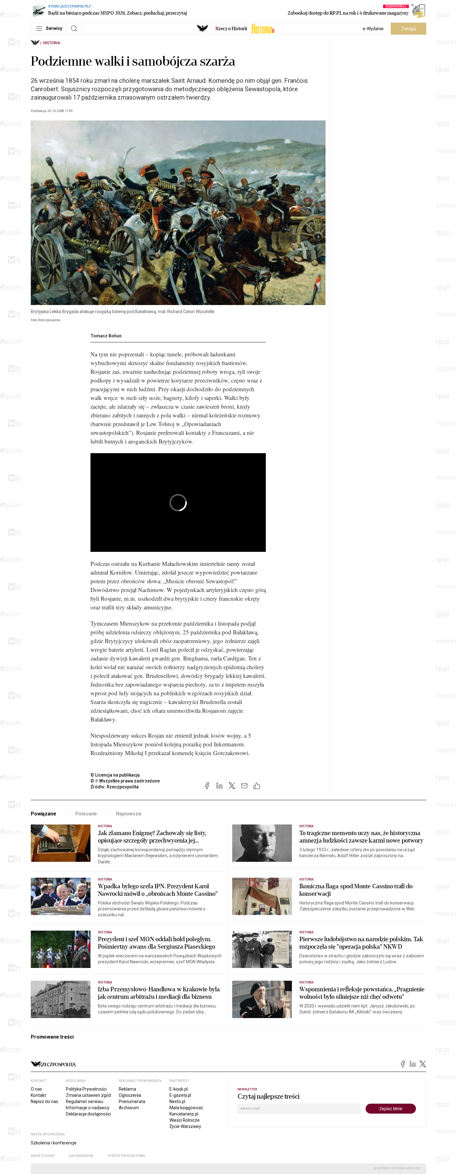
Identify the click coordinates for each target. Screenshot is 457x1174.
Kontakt (38, 1095)
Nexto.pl (177, 1101)
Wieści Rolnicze (184, 1120)
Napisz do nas (44, 1101)
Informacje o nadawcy (87, 1107)
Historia (51, 43)
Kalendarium (81, 1156)
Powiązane (43, 814)
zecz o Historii (231, 29)
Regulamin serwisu (84, 1101)
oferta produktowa (126, 1156)
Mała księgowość (186, 1107)
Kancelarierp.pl (183, 1113)
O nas (36, 1089)
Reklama (127, 1089)
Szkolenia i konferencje (53, 1142)
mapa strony (43, 1156)
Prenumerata (132, 1101)
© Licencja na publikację (115, 774)
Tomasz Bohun (106, 335)
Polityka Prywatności (86, 1089)
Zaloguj (408, 28)
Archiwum (129, 1107)
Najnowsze (128, 814)
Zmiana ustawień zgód (88, 1095)
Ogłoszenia (130, 1095)
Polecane (86, 814)
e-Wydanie (373, 28)
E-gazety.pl (180, 1095)
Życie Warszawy (185, 1126)
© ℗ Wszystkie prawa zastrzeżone (125, 780)
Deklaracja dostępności (88, 1113)
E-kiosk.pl (178, 1089)
